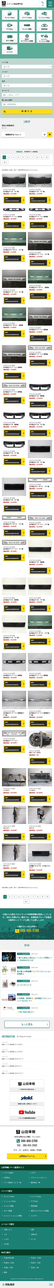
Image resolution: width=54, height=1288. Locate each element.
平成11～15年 (36, 1263)
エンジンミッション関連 (13, 1216)
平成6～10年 (8, 1268)
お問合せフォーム (27, 1156)
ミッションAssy (10, 1201)
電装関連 (34, 1206)
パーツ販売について (11, 1182)
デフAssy (34, 1201)
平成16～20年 (9, 1263)
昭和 (5, 1272)
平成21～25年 (36, 1258)
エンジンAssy (36, 1196)
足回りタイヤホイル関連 (40, 1211)
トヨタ (6, 1239)
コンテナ (34, 1216)
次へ (5, 162)
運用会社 (34, 1182)
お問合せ (7, 1178)
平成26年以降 (9, 1258)
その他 (6, 1244)
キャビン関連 (9, 1206)
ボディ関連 (8, 1211)
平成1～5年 (35, 1268)
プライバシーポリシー (39, 1178)
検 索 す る (26, 111)
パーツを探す (9, 1173)
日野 (32, 1230)
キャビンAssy (9, 1196)
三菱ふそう (8, 1230)
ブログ (33, 1173)
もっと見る (27, 1024)
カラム (49, 134)
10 (47, 157)
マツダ (33, 1239)
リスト (44, 134)
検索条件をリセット (13, 134)
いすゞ (6, 1234)
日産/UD (34, 1234)
